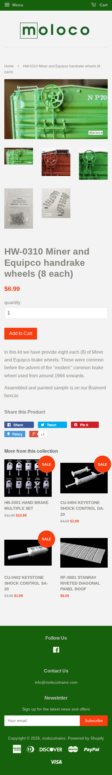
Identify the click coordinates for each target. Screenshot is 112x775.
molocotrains (53, 738)
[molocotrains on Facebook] (56, 651)
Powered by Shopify (86, 738)
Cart (103, 5)
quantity (12, 302)
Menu (17, 5)
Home (9, 66)
